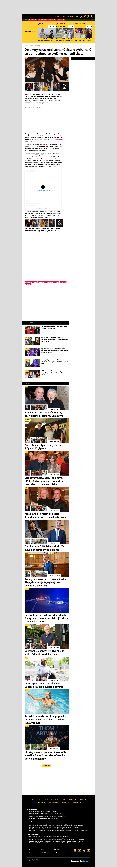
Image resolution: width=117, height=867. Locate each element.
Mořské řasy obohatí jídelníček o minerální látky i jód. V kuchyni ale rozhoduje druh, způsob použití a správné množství (56, 841)
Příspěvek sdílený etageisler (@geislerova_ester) (43, 208)
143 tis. (85, 17)
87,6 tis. (88, 17)
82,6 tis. (91, 17)
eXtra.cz (47, 860)
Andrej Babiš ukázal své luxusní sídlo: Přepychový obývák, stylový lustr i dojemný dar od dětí (45, 582)
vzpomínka (28, 284)
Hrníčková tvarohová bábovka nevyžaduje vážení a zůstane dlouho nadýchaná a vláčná (49, 838)
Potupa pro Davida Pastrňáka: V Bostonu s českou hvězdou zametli (44, 685)
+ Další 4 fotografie (53, 748)
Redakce (29, 850)
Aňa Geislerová (59, 139)
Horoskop (71, 16)
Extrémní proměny (54, 802)
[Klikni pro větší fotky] (47, 69)
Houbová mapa (77, 802)
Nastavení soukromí (58, 854)
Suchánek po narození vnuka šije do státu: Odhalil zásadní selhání (44, 652)
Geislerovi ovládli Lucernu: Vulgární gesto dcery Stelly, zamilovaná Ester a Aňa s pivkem (54, 373)
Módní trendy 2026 (72, 799)
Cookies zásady (57, 849)
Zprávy (57, 16)
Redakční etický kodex (45, 850)
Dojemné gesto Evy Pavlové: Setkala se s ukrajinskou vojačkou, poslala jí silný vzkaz (46, 40)
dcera (35, 282)
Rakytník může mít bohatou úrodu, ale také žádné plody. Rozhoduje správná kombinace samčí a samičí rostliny (54, 842)
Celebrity (63, 16)
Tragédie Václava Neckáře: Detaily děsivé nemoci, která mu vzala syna (44, 414)
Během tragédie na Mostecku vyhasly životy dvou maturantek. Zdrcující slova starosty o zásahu (46, 618)
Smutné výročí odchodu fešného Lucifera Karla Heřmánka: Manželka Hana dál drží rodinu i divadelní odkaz (54, 827)
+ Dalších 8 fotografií (54, 543)
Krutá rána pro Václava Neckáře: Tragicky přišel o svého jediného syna (45, 515)
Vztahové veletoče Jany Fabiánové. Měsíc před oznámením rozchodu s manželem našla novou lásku (44, 481)
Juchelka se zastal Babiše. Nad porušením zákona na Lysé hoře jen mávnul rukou (47, 816)
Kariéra (29, 852)
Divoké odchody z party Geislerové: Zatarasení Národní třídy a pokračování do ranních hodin (54, 339)
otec (58, 282)
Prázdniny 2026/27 (66, 802)
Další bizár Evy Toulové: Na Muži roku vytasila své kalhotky (43, 811)
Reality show (83, 799)
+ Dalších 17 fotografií (54, 575)
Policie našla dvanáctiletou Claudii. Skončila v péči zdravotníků (43, 818)
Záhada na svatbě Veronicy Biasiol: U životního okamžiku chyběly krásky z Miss (65, 39)
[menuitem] (57, 16)
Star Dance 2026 (42, 802)
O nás (29, 849)
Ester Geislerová (42, 282)
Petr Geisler (63, 282)
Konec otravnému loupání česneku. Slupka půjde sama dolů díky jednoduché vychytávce (49, 836)
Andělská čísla (55, 799)
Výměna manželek (44, 799)
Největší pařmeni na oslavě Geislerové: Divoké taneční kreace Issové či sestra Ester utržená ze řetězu (54, 350)
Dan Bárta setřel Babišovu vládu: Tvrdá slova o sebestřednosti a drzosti (46, 548)
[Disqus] (47, 304)
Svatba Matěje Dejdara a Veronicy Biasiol (47, 19)
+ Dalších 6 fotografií (54, 409)
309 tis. (81, 17)
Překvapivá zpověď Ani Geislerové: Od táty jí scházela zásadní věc (54, 327)
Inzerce (42, 849)
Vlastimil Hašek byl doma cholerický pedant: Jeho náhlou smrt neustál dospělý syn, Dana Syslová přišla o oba (54, 824)
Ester (44, 144)
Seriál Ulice (34, 799)
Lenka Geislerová (51, 282)
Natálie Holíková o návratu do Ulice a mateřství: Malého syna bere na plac (46, 815)
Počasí (63, 799)
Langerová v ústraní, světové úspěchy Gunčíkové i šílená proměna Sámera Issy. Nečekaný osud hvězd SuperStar (83, 40)
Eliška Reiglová (39, 107)
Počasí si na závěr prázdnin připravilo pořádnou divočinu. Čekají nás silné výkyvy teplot (45, 719)
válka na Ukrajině (33, 19)
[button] (77, 16)
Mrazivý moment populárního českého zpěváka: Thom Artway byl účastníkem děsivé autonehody (46, 755)
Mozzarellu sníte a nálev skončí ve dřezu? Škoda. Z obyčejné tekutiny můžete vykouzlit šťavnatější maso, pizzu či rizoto (56, 839)
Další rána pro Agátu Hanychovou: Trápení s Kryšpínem (43, 446)
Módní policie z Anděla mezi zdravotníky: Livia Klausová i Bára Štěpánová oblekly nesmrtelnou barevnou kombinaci (56, 825)
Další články (47, 766)
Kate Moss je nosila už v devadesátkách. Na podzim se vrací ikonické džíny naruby (48, 828)
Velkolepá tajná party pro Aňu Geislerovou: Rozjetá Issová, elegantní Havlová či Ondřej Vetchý (54, 362)
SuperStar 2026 (61, 19)
